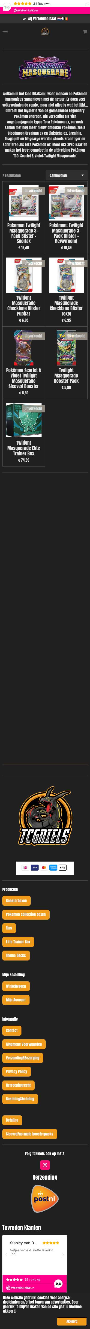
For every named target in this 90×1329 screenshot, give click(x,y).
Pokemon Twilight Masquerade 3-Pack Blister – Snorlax (23, 233)
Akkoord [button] (71, 1321)
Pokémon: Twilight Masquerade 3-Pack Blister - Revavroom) (66, 233)
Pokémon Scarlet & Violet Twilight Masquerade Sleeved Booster (23, 378)
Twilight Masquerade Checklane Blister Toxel (66, 305)
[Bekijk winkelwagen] (85, 31)
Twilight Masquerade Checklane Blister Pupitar (23, 305)
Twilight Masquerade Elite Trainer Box (23, 448)
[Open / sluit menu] (5, 31)
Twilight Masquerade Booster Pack (66, 376)
